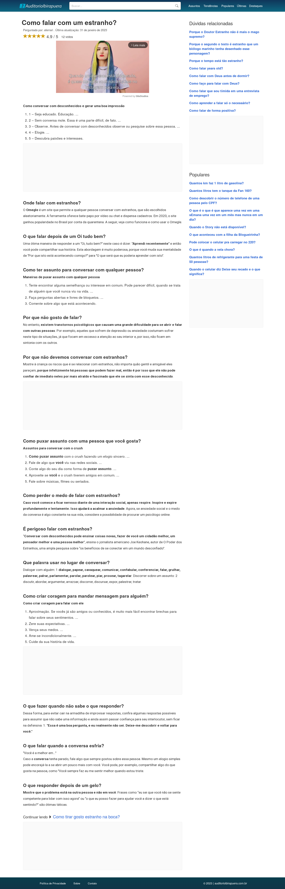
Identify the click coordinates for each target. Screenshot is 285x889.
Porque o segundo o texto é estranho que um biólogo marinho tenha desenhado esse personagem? (223, 49)
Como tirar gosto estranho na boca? (86, 816)
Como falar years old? (206, 68)
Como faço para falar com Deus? (214, 83)
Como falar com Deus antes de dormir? (219, 75)
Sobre (76, 883)
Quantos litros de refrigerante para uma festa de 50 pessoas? (226, 259)
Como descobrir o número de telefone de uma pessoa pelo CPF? (224, 200)
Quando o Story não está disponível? (217, 227)
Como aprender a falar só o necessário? (219, 102)
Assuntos (194, 6)
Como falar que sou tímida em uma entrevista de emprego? (224, 93)
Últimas (241, 6)
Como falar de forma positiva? (212, 110)
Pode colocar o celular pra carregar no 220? (222, 242)
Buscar (176, 5)
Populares (227, 6)
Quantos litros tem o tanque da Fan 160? (220, 190)
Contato (92, 883)
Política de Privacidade (53, 883)
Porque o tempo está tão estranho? (216, 60)
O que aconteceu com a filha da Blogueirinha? (224, 234)
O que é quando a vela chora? (212, 249)
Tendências (211, 6)
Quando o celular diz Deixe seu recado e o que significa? (224, 271)
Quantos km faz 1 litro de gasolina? (216, 183)
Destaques (256, 6)
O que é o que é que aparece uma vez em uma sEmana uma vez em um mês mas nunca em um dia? (226, 215)
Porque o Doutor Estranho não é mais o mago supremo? (224, 34)
